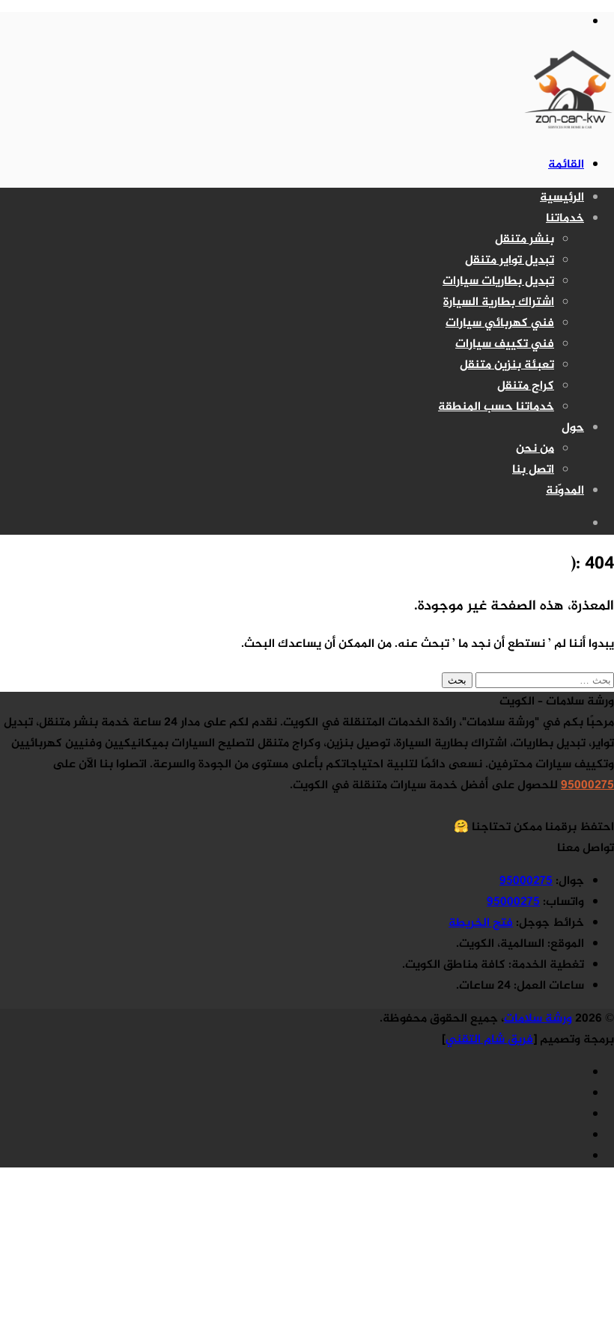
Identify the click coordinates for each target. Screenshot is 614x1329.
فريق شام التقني (489, 1040)
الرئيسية (562, 198)
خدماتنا (565, 219)
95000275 (587, 786)
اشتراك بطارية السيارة (498, 302)
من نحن (535, 449)
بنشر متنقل (524, 240)
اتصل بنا (533, 470)
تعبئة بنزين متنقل (507, 365)
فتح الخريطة (481, 923)
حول (573, 428)
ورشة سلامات (538, 1019)
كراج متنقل (525, 386)
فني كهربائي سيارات (500, 323)
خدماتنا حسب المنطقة (496, 407)
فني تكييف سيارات (504, 344)
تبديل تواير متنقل (509, 261)
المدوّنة (565, 491)
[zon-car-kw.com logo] (569, 132)
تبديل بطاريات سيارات (498, 281)
